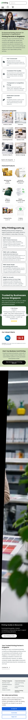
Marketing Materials (8, 139)
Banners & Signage (20, 155)
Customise (14, 713)
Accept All (14, 708)
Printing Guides (7, 625)
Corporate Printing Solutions (19, 683)
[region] (14, 706)
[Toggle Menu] (2, 7)
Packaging (4, 686)
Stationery (20, 124)
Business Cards (20, 139)
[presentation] (1, 315)
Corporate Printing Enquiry (19, 686)
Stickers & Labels (7, 124)
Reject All (14, 717)
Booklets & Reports (7, 155)
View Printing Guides (9, 636)
